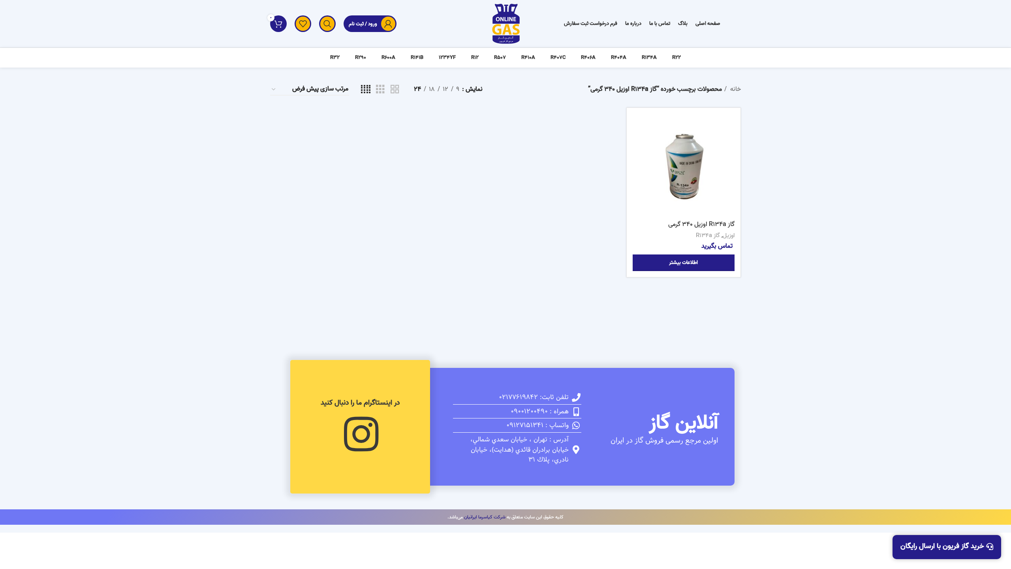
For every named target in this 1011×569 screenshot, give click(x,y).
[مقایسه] (638, 127)
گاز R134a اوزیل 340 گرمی (701, 224)
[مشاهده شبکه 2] (395, 90)
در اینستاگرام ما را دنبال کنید (360, 403)
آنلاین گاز (683, 423)
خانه (735, 89)
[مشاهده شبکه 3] (380, 90)
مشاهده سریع (638, 144)
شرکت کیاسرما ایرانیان (485, 517)
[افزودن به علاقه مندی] (638, 162)
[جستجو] (327, 24)
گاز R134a (708, 235)
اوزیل (729, 235)
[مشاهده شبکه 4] (365, 90)
